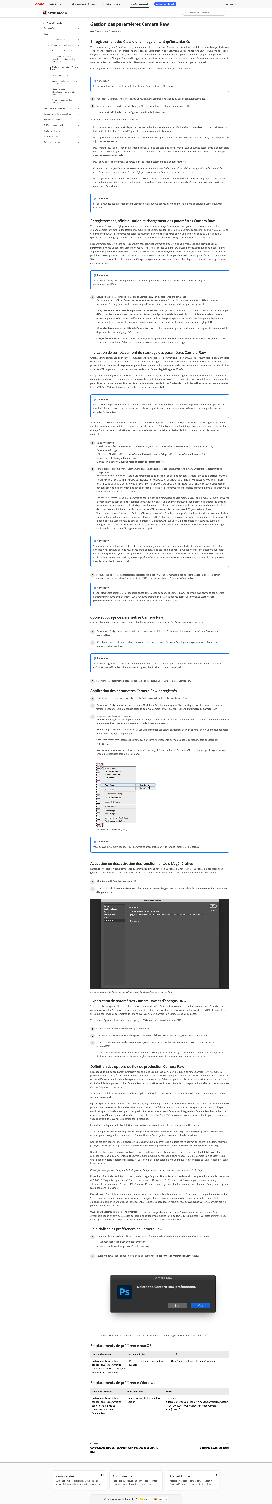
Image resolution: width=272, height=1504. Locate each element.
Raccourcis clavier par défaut (63, 75)
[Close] (177, 1498)
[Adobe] (40, 4)
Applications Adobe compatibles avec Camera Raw (64, 82)
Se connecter (229, 4)
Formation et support (139, 4)
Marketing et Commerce (112, 4)
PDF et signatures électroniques (83, 4)
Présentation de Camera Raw (63, 51)
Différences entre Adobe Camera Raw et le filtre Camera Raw (63, 92)
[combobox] (204, 13)
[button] (217, 4)
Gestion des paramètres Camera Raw (65, 68)
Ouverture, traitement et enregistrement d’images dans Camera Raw (63, 59)
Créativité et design (55, 4)
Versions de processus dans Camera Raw (62, 101)
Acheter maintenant (165, 4)
